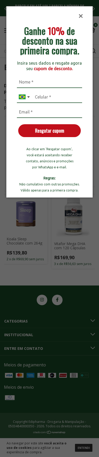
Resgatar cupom (49, 130)
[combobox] (25, 97)
